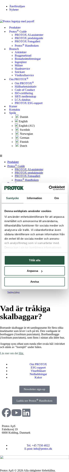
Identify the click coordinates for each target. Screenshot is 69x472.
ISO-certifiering (24, 93)
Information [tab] (34, 198)
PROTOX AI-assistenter (29, 34)
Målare (19, 65)
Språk (12, 112)
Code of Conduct (25, 89)
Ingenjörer (21, 62)
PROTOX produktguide (29, 38)
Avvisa (34, 281)
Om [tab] (56, 198)
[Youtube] (16, 412)
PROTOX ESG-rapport (29, 103)
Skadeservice (22, 68)
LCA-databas (22, 99)
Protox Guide (18, 31)
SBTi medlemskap (25, 96)
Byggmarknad (23, 55)
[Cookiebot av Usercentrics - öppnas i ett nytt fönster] (49, 188)
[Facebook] (6, 412)
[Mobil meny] (1, 155)
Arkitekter (20, 52)
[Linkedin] (26, 412)
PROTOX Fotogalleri (27, 41)
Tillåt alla (34, 260)
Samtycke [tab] (12, 198)
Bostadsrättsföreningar (28, 58)
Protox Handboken (27, 45)
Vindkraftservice (24, 75)
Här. (21, 353)
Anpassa (32, 270)
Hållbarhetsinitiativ (26, 86)
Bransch (14, 48)
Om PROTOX (18, 79)
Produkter (15, 27)
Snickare (20, 71)
